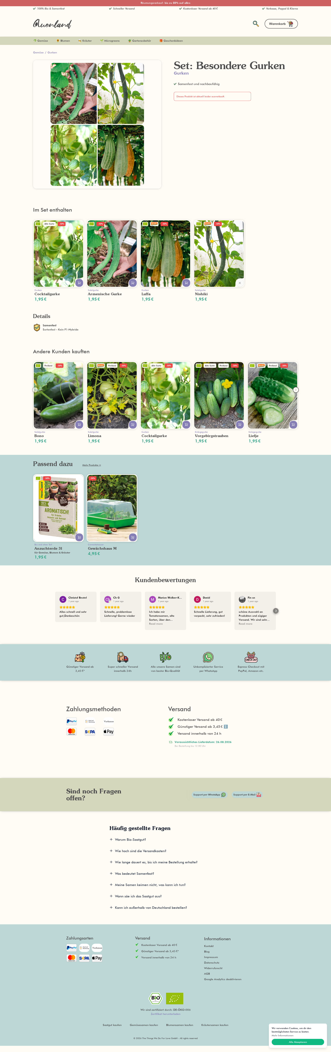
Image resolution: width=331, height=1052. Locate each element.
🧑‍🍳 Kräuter (85, 40)
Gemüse (38, 52)
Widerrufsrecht (213, 968)
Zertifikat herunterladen (165, 1014)
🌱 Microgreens (110, 40)
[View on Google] (62, 599)
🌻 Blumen (63, 40)
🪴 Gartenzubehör (139, 40)
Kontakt (209, 946)
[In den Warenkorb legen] (79, 283)
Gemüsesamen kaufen (144, 1025)
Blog (206, 951)
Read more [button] (156, 623)
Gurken (52, 52)
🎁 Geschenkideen (171, 40)
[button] (55, 611)
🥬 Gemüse (40, 40)
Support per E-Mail (244, 794)
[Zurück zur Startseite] (52, 23)
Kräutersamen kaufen (214, 1025)
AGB (207, 973)
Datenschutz (211, 962)
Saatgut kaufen (112, 1025)
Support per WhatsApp (206, 794)
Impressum (211, 957)
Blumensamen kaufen (179, 1025)
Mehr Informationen (282, 1035)
